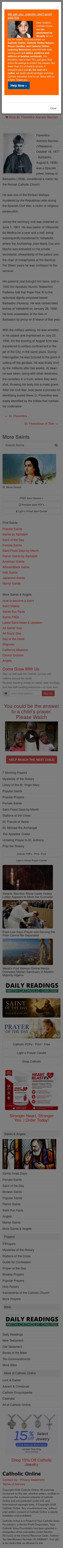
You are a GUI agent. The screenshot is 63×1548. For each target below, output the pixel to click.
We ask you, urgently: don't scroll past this (30, 16)
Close (53, 108)
